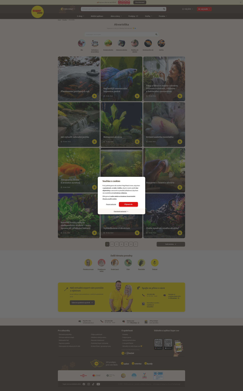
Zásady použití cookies (110, 199)
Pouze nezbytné (111, 204)
